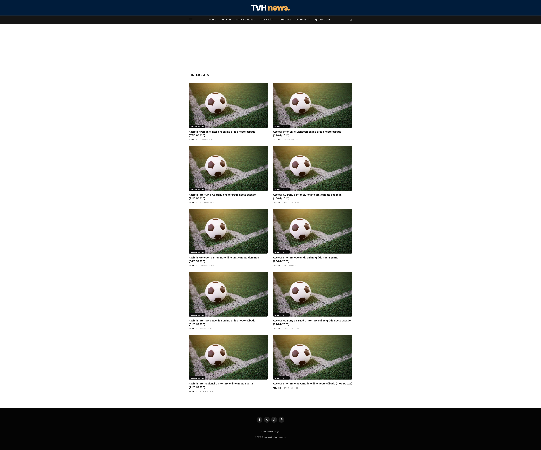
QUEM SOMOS (323, 20)
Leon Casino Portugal (270, 432)
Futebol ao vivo (197, 126)
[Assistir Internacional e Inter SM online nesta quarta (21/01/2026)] (228, 357)
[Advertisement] (270, 51)
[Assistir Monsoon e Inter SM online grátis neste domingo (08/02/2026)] (228, 231)
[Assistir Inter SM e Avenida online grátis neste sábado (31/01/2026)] (228, 294)
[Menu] (190, 20)
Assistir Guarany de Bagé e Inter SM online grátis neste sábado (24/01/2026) (312, 322)
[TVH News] (270, 8)
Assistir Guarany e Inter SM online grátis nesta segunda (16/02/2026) (307, 196)
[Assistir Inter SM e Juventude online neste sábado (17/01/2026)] (312, 357)
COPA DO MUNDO (245, 20)
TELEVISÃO (266, 20)
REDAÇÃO (193, 140)
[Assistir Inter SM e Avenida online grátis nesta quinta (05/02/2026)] (312, 231)
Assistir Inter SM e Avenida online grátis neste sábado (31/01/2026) (222, 322)
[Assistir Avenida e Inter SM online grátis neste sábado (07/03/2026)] (228, 105)
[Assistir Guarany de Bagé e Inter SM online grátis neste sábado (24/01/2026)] (312, 294)
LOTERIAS (285, 20)
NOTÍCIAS (226, 20)
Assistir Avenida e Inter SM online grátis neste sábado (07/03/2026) (222, 133)
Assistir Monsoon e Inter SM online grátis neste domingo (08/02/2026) (224, 259)
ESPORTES (302, 20)
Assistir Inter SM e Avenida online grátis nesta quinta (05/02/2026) (305, 259)
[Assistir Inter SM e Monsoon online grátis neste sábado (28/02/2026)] (312, 105)
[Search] (350, 20)
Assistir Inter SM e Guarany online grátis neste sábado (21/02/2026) (222, 196)
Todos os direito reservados (274, 437)
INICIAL (212, 20)
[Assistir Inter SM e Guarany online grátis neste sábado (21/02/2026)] (228, 168)
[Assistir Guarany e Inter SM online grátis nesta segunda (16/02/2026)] (312, 168)
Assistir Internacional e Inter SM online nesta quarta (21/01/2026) (221, 385)
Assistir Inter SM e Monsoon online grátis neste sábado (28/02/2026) (307, 133)
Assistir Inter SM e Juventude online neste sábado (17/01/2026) (312, 383)
